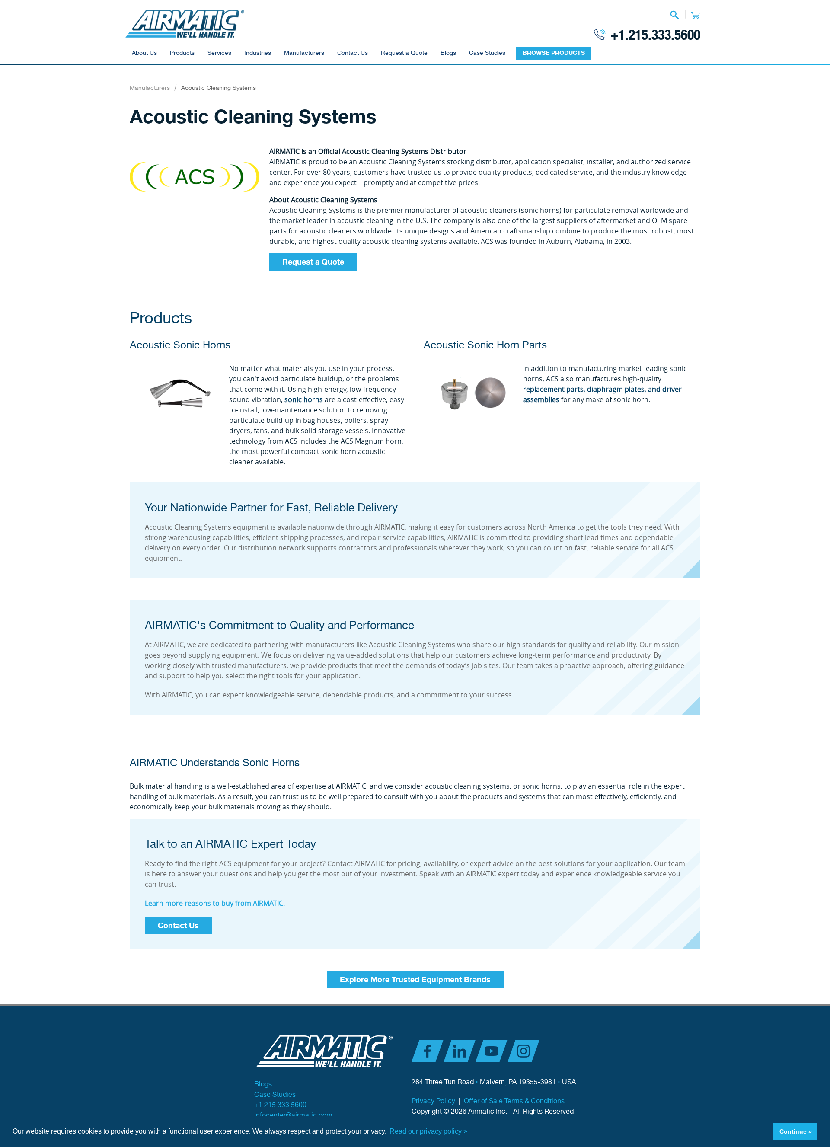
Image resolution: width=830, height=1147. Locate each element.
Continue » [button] (795, 1131)
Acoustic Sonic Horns (180, 345)
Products (182, 53)
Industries (257, 53)
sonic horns (303, 399)
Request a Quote (404, 53)
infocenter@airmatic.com (293, 1115)
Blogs (448, 53)
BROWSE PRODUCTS (554, 53)
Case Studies (487, 53)
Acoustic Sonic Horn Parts (485, 345)
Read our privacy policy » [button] (428, 1131)
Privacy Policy (433, 1101)
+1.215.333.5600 (655, 34)
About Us (144, 53)
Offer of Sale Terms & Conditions (514, 1101)
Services (219, 53)
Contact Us (352, 53)
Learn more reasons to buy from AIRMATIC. (215, 903)
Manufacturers (304, 53)
